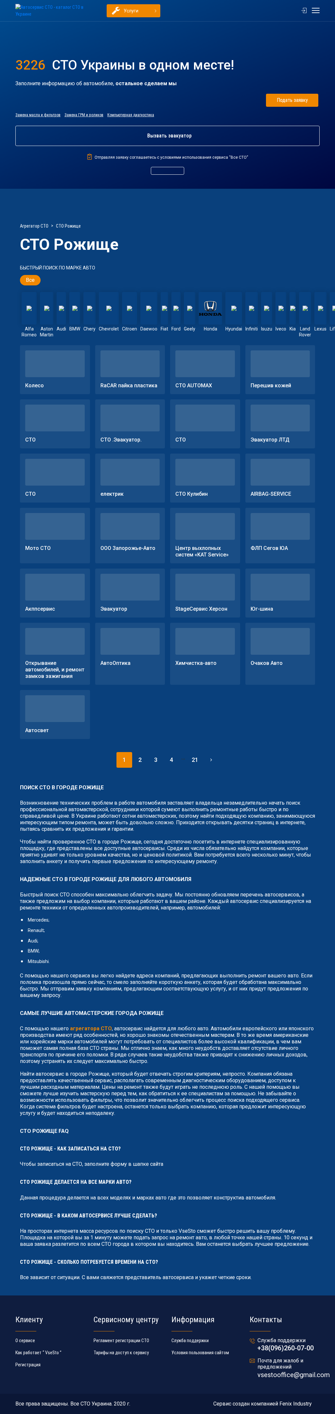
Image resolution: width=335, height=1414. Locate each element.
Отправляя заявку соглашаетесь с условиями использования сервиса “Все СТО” (171, 157)
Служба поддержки (190, 1340)
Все (30, 280)
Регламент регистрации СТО (121, 1340)
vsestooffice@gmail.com (293, 1375)
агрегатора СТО (91, 1028)
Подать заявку (292, 100)
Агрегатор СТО (34, 226)
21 (195, 759)
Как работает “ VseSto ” (38, 1352)
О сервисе (25, 1340)
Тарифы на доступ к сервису (121, 1352)
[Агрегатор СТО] (52, 11)
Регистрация (28, 1364)
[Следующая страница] (211, 760)
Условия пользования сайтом (200, 1352)
